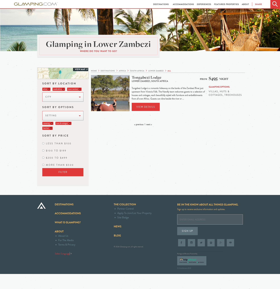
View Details (145, 107)
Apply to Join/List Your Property (134, 213)
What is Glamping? (68, 222)
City (48, 96)
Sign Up (187, 231)
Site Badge (123, 217)
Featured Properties (226, 4)
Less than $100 (58, 143)
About (245, 4)
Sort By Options (58, 107)
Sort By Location (59, 83)
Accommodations (184, 4)
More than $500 (60, 165)
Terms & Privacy (66, 245)
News (117, 226)
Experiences (204, 4)
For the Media (66, 240)
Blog (117, 235)
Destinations (161, 4)
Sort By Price (55, 136)
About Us (63, 236)
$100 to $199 (56, 150)
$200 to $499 (57, 157)
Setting (51, 115)
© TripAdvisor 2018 (184, 268)
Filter (62, 172)
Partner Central (125, 209)
